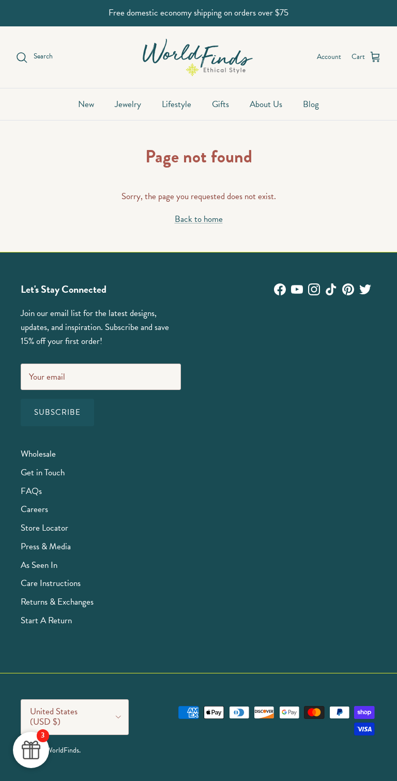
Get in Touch (43, 472)
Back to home (199, 219)
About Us (266, 104)
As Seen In (39, 565)
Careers (34, 509)
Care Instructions (51, 583)
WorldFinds (62, 750)
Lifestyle (176, 104)
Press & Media (46, 546)
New (86, 104)
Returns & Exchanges (57, 601)
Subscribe (57, 412)
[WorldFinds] (199, 57)
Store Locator (44, 527)
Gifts (220, 104)
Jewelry (128, 104)
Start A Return (46, 620)
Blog (311, 104)
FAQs (31, 491)
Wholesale (38, 453)
